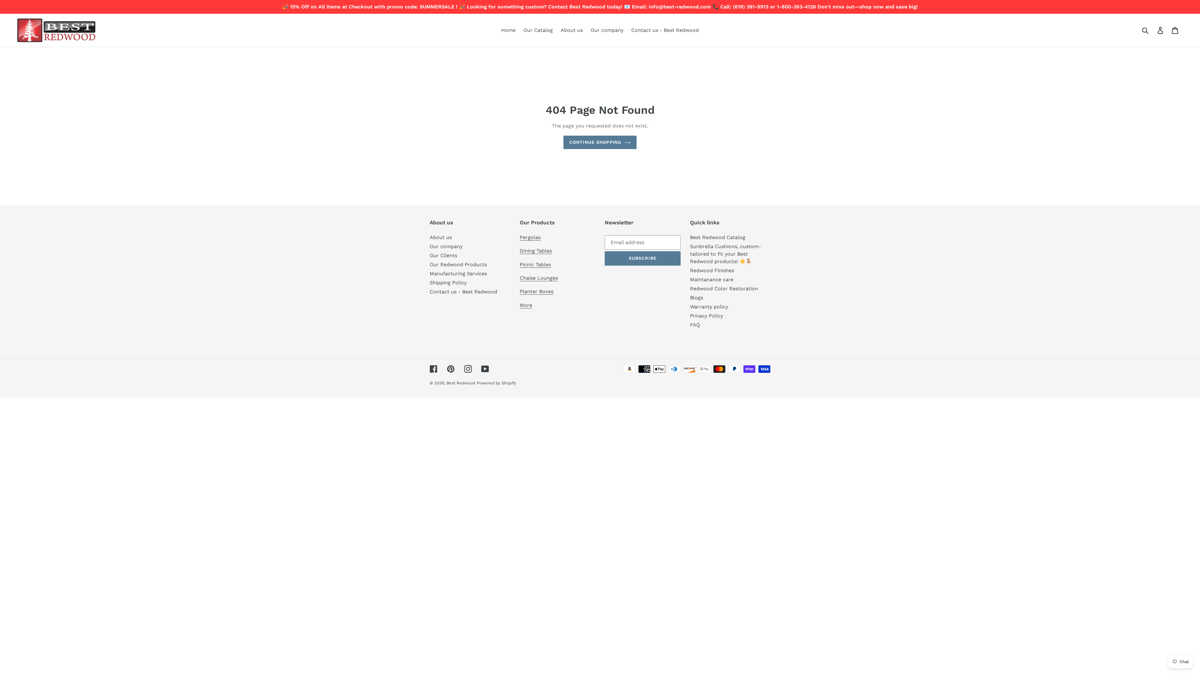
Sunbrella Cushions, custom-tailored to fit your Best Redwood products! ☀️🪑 (725, 253)
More (526, 305)
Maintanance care (711, 279)
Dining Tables (536, 251)
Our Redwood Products (458, 265)
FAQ (695, 325)
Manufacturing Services (458, 274)
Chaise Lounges (539, 278)
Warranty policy (709, 307)
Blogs (696, 298)
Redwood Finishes (712, 270)
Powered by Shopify (496, 383)
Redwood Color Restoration (724, 289)
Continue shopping (595, 142)
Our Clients (443, 255)
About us (441, 237)
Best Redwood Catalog (717, 237)
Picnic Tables (535, 265)
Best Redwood (461, 383)
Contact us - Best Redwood (463, 292)
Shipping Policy (448, 283)
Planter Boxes (536, 291)
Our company (446, 246)
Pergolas (530, 237)
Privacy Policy (706, 316)
